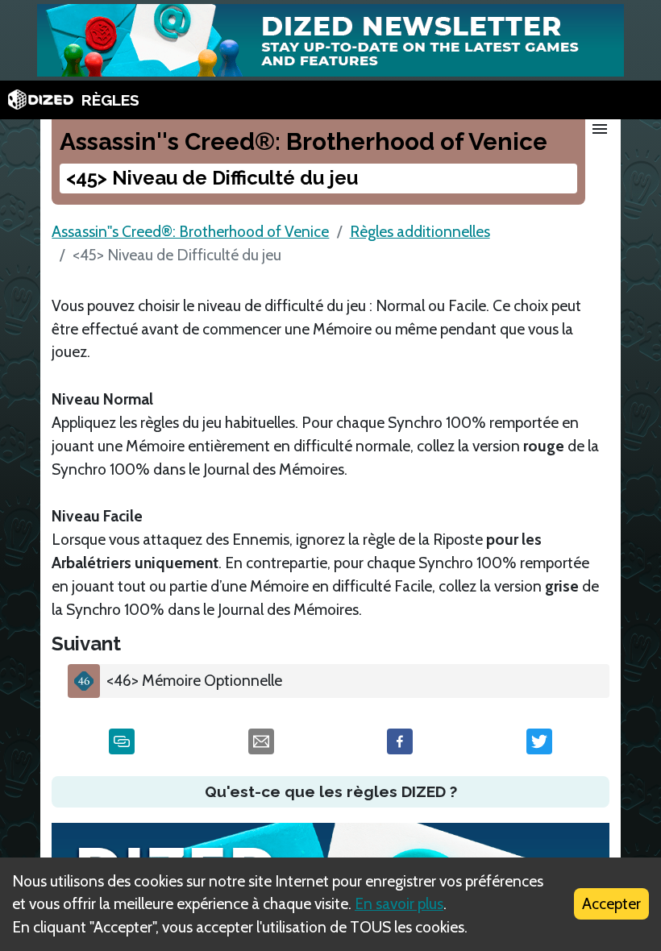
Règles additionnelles (420, 231)
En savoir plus (399, 903)
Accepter (611, 903)
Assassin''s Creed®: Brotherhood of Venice (190, 231)
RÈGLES (110, 100)
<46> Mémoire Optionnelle (194, 680)
